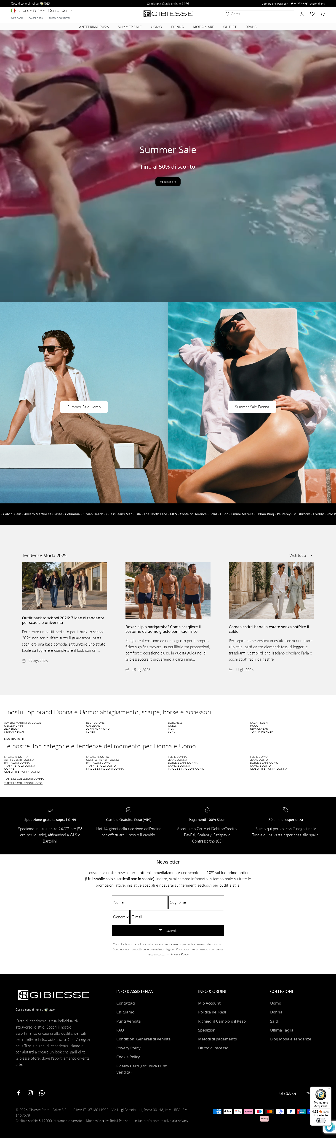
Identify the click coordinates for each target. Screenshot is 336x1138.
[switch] (320, 1120)
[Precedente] (130, 4)
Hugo (254, 725)
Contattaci (125, 1003)
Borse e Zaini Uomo (264, 762)
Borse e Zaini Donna (182, 762)
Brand (251, 27)
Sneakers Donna (16, 756)
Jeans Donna (177, 759)
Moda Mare (203, 27)
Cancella (286, 13)
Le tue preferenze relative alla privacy (160, 1121)
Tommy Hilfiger (261, 731)
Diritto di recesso (213, 1047)
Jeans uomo (259, 759)
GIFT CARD (17, 18)
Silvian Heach (14, 731)
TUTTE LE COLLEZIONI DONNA (24, 778)
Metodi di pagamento (217, 1039)
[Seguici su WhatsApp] (42, 1093)
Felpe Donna (177, 756)
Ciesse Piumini (14, 725)
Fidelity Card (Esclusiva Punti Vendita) (142, 1069)
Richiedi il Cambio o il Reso (222, 1021)
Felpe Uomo (259, 756)
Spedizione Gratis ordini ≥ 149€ (168, 3)
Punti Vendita (128, 1021)
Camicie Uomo (260, 765)
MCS (171, 728)
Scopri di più (317, 3)
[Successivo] (205, 4)
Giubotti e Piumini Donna (268, 768)
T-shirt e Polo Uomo (101, 765)
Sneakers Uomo (97, 756)
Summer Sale (130, 27)
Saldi (274, 1021)
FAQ (120, 1030)
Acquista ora (168, 181)
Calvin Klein (259, 722)
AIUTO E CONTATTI (59, 18)
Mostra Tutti (14, 738)
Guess (172, 725)
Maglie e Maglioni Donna (105, 768)
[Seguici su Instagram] (30, 1093)
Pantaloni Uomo (98, 762)
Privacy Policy (180, 954)
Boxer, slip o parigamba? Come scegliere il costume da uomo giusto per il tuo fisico (163, 629)
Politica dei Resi (212, 1012)
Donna (53, 10)
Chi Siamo (125, 1012)
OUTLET (230, 27)
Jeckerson (11, 728)
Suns (171, 731)
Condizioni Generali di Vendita (143, 1039)
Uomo (66, 10)
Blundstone (95, 722)
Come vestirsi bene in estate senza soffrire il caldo (269, 629)
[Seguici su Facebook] (19, 1093)
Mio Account (209, 1003)
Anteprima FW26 (94, 27)
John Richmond (97, 728)
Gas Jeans (93, 725)
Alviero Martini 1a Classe (22, 722)
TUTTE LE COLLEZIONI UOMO (23, 783)
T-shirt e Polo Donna (19, 765)
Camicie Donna (179, 765)
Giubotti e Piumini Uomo (22, 771)
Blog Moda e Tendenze (290, 1039)
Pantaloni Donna (17, 762)
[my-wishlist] (312, 14)
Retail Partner (120, 1121)
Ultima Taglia (281, 1030)
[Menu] (328, 1089)
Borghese (175, 722)
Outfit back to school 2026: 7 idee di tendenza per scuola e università (63, 620)
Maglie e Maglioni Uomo (186, 768)
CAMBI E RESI (36, 18)
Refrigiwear (259, 728)
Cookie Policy (128, 1056)
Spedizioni (207, 1030)
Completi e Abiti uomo (102, 759)
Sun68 (90, 731)
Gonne (9, 768)
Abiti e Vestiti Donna (19, 759)
